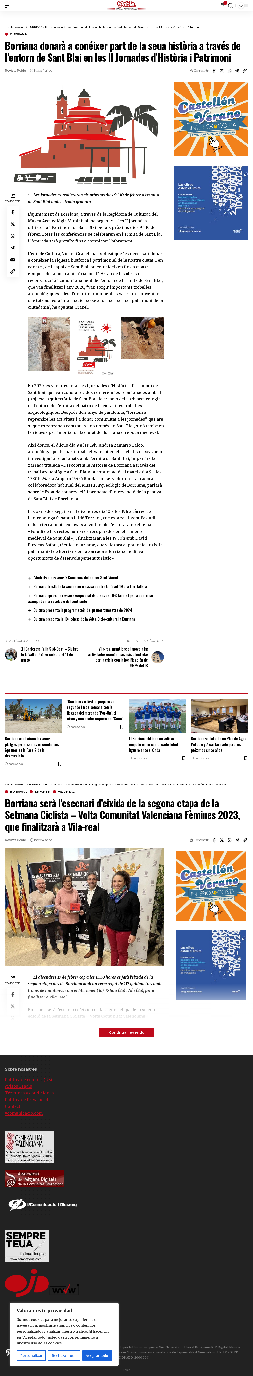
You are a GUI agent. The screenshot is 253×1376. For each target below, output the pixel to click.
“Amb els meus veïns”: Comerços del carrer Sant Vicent (75, 578)
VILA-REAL (66, 791)
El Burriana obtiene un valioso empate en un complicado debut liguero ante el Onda (153, 744)
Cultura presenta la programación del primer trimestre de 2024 (82, 610)
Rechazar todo (64, 1355)
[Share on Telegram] (236, 71)
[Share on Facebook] (214, 71)
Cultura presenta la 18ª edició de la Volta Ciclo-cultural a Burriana (84, 619)
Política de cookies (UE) (28, 1079)
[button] (9, 6)
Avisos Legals (18, 1086)
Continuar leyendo (126, 1032)
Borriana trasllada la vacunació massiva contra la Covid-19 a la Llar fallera (90, 586)
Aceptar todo (97, 1355)
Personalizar (31, 1355)
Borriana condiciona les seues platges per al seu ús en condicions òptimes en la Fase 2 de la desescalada (32, 747)
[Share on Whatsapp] (229, 71)
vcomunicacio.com (24, 1113)
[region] (64, 1334)
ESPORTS (42, 791)
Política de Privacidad (26, 1099)
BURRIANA (18, 34)
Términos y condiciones (29, 1092)
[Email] (13, 259)
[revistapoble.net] (126, 5)
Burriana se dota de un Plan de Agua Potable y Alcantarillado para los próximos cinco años (219, 744)
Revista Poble (15, 70)
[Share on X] (221, 71)
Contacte (13, 1106)
